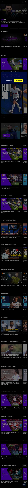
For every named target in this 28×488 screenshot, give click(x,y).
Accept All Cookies (18, 80)
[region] (14, 78)
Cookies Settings (9, 80)
